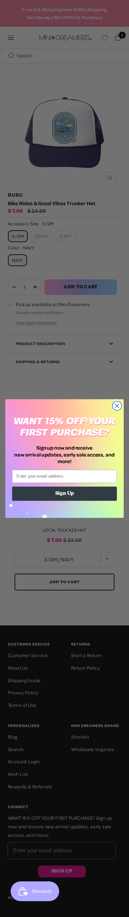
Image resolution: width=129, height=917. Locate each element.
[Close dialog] (117, 405)
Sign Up (64, 493)
